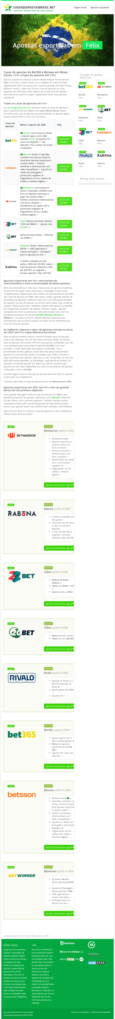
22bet (23, 221)
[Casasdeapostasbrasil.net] (29, 7)
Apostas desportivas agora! (59, 484)
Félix (72, 430)
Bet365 (26, 133)
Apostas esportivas (100, 7)
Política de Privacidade (101, 1012)
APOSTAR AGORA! (64, 140)
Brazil (27, 936)
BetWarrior (28, 187)
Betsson (27, 154)
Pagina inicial (80, 7)
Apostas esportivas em (14, 936)
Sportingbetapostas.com (19, 107)
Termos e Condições (80, 1012)
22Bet (25, 227)
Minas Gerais (37, 936)
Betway (48, 314)
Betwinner (25, 245)
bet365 (39, 314)
